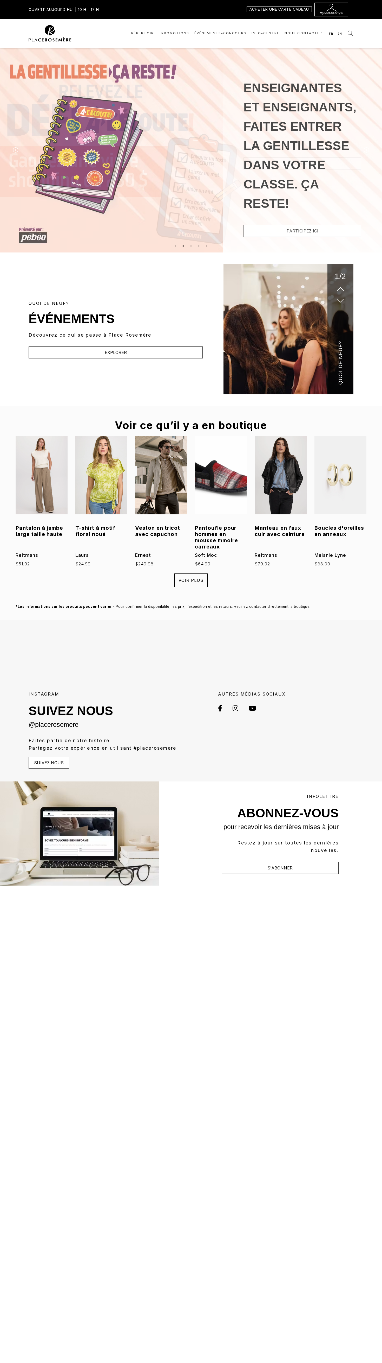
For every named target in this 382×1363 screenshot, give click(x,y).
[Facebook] (222, 708)
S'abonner (280, 867)
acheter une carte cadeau (279, 9)
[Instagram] (235, 708)
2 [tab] (183, 246)
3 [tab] (191, 246)
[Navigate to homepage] (50, 33)
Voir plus (191, 580)
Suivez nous (49, 762)
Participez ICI (302, 231)
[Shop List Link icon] (331, 9)
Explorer (116, 352)
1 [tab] (175, 246)
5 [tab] (206, 246)
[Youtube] (249, 708)
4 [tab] (198, 246)
